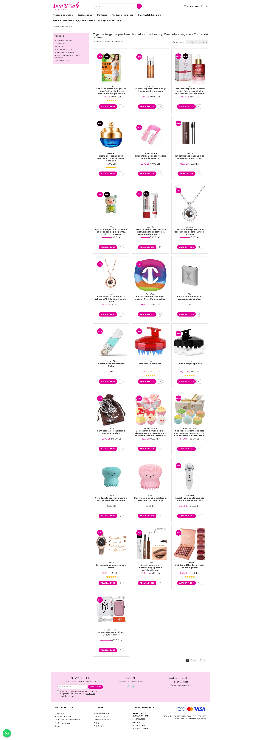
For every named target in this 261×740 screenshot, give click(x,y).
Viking (111, 428)
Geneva (111, 563)
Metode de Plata (101, 713)
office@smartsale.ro (182, 686)
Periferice (59, 46)
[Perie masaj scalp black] (190, 342)
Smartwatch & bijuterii (64, 52)
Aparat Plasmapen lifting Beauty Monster (111, 633)
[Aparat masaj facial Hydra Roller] (111, 342)
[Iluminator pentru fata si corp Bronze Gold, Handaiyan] (150, 67)
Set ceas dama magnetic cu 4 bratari (111, 566)
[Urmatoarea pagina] (204, 660)
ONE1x (189, 86)
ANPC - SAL (99, 726)
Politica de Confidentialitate (67, 720)
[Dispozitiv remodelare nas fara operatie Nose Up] (150, 135)
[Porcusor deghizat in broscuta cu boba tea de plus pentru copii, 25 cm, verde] (111, 205)
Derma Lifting (111, 361)
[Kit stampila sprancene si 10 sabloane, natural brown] (190, 135)
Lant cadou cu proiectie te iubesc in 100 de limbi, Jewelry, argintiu (190, 231)
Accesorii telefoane (63, 40)
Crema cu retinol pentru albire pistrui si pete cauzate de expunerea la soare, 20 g (150, 231)
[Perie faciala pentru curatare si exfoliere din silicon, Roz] (150, 477)
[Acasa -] (66, 6)
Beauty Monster (111, 630)
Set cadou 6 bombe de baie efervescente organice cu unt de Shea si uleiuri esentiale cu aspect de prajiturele (150, 433)
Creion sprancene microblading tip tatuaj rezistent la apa (150, 567)
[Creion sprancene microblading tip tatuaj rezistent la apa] (150, 544)
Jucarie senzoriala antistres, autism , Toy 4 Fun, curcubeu (150, 297)
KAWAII (111, 227)
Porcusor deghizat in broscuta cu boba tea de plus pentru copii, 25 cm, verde (111, 231)
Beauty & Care (150, 153)
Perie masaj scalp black (190, 363)
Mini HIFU (190, 495)
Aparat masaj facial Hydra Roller (111, 364)
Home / (56, 27)
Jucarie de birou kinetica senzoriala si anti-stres (190, 297)
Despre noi (60, 713)
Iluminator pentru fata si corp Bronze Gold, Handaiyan (150, 90)
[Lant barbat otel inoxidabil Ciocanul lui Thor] (111, 409)
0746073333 (182, 682)
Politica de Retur (101, 716)
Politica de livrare (62, 723)
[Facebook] (128, 687)
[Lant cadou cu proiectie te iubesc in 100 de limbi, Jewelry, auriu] (111, 275)
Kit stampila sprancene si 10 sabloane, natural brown (189, 157)
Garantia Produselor (102, 720)
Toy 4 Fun (150, 294)
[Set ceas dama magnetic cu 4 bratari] (111, 544)
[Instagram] (133, 687)
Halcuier (111, 153)
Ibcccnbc (190, 153)
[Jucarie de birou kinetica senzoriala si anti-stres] (190, 275)
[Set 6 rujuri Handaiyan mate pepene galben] (190, 544)
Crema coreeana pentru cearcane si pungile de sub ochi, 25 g (111, 158)
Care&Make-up (61, 43)
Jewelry (189, 227)
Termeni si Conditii (63, 716)
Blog (119, 20)
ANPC (96, 723)
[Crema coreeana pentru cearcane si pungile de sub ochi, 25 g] (111, 135)
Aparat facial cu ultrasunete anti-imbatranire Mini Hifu (189, 499)
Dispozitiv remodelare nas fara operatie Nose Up (150, 157)
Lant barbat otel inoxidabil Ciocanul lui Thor (111, 432)
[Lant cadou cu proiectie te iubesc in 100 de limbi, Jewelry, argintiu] (190, 205)
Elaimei (111, 86)
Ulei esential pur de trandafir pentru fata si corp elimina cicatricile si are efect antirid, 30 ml (189, 91)
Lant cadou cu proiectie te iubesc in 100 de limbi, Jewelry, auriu (111, 298)
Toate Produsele (66, 27)
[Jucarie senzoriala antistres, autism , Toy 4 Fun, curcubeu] (150, 275)
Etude (150, 361)
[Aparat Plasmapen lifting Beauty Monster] (111, 611)
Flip (189, 294)
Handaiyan (150, 86)
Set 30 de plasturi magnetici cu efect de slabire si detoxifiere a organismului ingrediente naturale (111, 91)
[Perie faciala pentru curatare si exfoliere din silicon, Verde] (111, 477)
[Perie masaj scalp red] (150, 342)
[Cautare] (139, 6)
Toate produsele (62, 61)
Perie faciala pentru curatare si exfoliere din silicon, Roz (150, 499)
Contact (58, 726)
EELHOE (150, 227)
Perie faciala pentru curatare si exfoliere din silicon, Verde (111, 499)
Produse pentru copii (64, 49)
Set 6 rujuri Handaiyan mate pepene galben (189, 566)
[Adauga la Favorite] (121, 106)
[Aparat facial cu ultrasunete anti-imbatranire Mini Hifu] (190, 477)
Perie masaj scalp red (150, 363)
